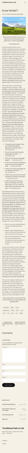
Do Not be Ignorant (7, 414)
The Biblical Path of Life (9, 2)
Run (16, 313)
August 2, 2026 (22, 414)
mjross (8, 14)
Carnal (17, 307)
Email (3, 371)
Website (4, 377)
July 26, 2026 (23, 419)
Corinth (12, 310)
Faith (17, 310)
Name (3, 364)
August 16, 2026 (22, 404)
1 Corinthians (6, 307)
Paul (8, 313)
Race (12, 313)
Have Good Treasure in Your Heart (9, 409)
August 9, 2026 (24, 409)
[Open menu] (25, 2)
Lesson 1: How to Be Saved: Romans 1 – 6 (20, 322)
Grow (22, 310)
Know (4, 313)
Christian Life (6, 310)
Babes (12, 307)
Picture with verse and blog (17, 14)
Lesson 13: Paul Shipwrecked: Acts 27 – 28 (7, 323)
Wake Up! (5, 419)
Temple (21, 313)
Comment (4, 347)
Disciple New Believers (9, 404)
